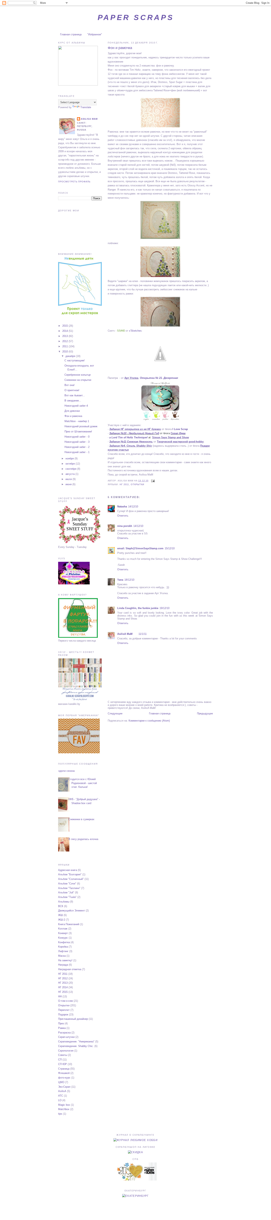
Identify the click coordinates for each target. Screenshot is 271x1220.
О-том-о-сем (65, 1000)
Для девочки (72, 410)
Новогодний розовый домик (80, 426)
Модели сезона (65, 770)
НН (60, 996)
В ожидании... (72, 400)
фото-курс (64, 1077)
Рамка (62, 1028)
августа (70, 473)
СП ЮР (62, 1064)
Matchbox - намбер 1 (76, 421)
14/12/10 (133, 506)
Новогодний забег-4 (76, 405)
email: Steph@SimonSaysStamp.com (140, 548)
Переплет (64, 1009)
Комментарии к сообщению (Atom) (149, 720)
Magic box (64, 1104)
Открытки (137, 484)
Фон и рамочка (120, 48)
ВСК (60, 906)
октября (70, 463)
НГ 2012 (63, 978)
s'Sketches (135, 330)
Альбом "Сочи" (67, 883)
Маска (62, 955)
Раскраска (64, 1032)
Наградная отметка (69, 969)
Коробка (63, 946)
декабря (70, 356)
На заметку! (65, 960)
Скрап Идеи (178, 433)
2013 (65, 336)
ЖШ (60, 915)
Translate (85, 107)
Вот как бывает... (74, 395)
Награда (63, 964)
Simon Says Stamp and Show (170, 437)
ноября (70, 458)
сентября (71, 468)
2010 (65, 351)
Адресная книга (67, 870)
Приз (61, 1023)
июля (69, 479)
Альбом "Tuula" (67, 897)
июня (68, 484)
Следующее (115, 713)
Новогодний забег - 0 (76, 436)
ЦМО (61, 1082)
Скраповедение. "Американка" (76, 1041)
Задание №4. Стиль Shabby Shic (130, 445)
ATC (60, 1095)
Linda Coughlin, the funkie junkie (137, 608)
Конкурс (63, 937)
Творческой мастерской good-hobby (180, 441)
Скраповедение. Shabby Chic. (76, 1046)
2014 (65, 330)
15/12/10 (170, 548)
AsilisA (62, 1091)
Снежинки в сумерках (81, 819)
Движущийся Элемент (71, 910)
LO (60, 1100)
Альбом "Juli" (66, 892)
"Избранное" (94, 34)
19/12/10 (164, 608)
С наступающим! (74, 360)
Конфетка (64, 942)
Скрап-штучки (66, 1036)
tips (60, 1113)
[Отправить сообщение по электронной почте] (152, 480)
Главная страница (71, 34)
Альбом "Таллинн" (69, 888)
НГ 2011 (124, 484)
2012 (65, 341)
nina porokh (124, 525)
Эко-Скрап (64, 1086)
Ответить (122, 515)
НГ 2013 (63, 982)
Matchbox (63, 1109)
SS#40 (121, 330)
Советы (62, 1055)
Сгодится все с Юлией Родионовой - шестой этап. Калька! (82, 783)
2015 (65, 325)
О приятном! (71, 390)
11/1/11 (142, 633)
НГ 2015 (63, 991)
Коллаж (62, 928)
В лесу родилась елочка (83, 839)
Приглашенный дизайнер (73, 1018)
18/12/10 (129, 579)
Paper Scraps (136, 17)
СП (60, 1059)
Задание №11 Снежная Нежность (131, 441)
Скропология (65, 1050)
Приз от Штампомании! (78, 431)
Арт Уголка (131, 377)
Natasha (122, 506)
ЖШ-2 (61, 919)
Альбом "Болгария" (70, 874)
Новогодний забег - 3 (76, 441)
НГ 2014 (63, 987)
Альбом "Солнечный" (71, 878)
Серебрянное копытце (77, 374)
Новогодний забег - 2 (76, 446)
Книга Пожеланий (68, 924)
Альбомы (63, 901)
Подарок (63, 1014)
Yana (120, 579)
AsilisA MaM (125, 633)
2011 (65, 346)
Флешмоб (64, 1073)
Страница (63, 1068)
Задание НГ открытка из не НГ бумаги (135, 429)
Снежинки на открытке (77, 379)
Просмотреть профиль (74, 181)
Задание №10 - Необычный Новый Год (134, 433)
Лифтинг (63, 951)
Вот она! (69, 385)
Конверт (63, 933)
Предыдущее (205, 713)
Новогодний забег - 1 (76, 452)
